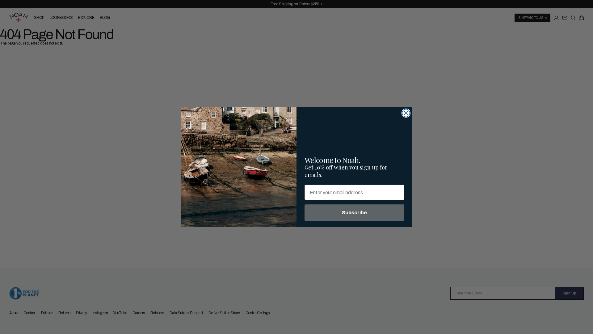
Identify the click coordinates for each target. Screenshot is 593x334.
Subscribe (354, 212)
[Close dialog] (406, 113)
